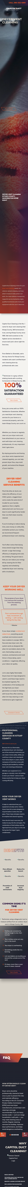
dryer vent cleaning (8, 288)
